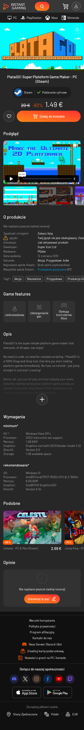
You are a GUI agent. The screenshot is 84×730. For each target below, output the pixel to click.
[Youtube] (58, 678)
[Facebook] (47, 678)
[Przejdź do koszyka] (65, 6)
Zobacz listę (45, 233)
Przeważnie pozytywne (52, 269)
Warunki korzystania (42, 620)
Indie (66, 260)
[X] (25, 678)
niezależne (34, 279)
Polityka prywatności (42, 626)
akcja (18, 279)
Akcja (41, 260)
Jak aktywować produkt (53, 242)
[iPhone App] (26, 692)
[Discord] (14, 678)
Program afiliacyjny (42, 632)
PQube (42, 251)
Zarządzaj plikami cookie (42, 707)
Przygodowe (54, 260)
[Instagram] (36, 678)
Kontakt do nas (42, 638)
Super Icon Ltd (47, 247)
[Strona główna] (14, 6)
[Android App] (57, 692)
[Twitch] (70, 678)
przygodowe (54, 279)
